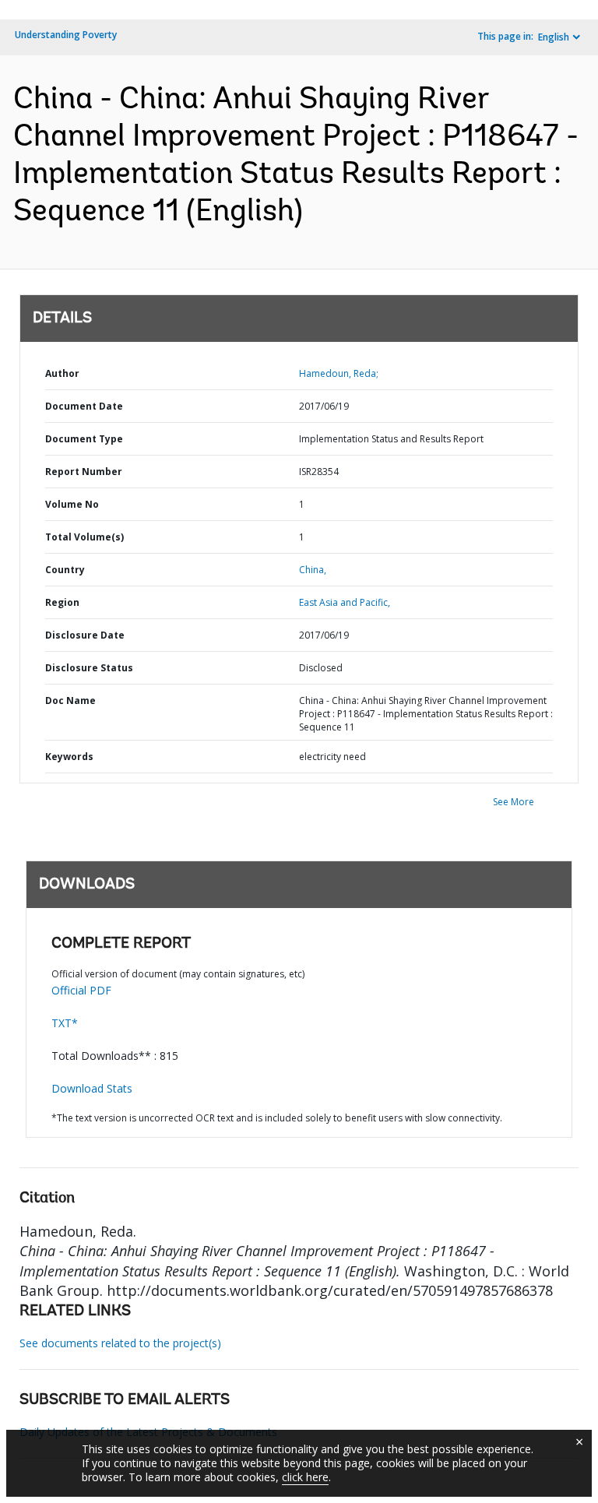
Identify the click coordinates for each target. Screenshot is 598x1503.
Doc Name (70, 700)
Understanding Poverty (66, 34)
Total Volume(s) (84, 537)
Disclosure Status (89, 667)
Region (62, 602)
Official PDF (81, 990)
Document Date (84, 406)
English (553, 37)
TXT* (64, 1022)
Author (62, 373)
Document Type (84, 438)
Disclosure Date (85, 635)
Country (65, 569)
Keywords (69, 756)
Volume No (72, 504)
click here (305, 1477)
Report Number (83, 471)
